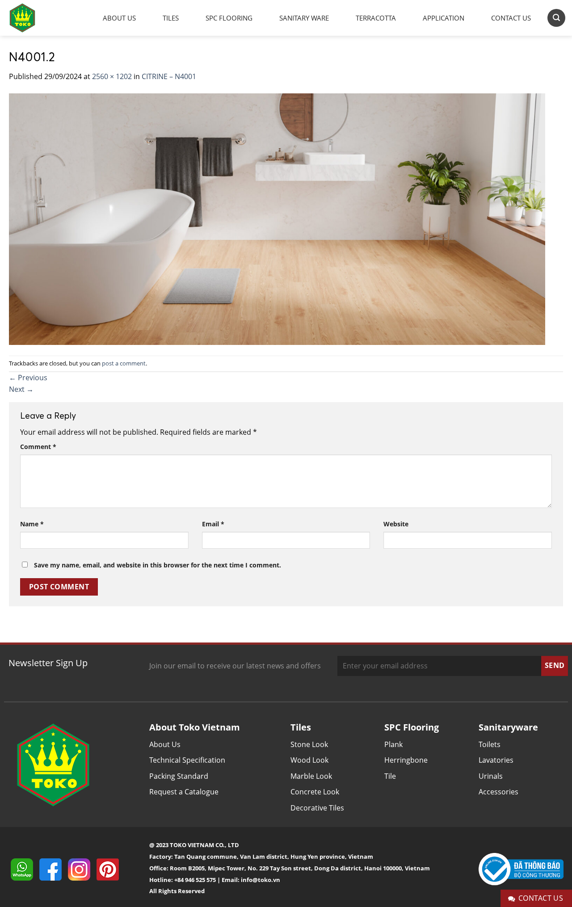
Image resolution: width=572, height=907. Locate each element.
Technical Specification (187, 760)
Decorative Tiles (317, 808)
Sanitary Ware (304, 17)
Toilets (489, 744)
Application (443, 17)
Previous (28, 377)
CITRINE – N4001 (169, 76)
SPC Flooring (229, 17)
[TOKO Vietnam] (31, 18)
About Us (119, 17)
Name (32, 524)
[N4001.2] (277, 218)
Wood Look (309, 760)
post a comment (124, 363)
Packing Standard (178, 776)
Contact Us (511, 17)
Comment (38, 446)
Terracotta (376, 17)
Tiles (171, 17)
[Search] (556, 17)
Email (213, 524)
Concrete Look (314, 792)
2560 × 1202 (112, 76)
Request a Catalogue (184, 792)
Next (21, 389)
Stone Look (309, 744)
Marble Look (311, 776)
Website (395, 524)
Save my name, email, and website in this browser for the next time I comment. (157, 565)
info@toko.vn (260, 880)
